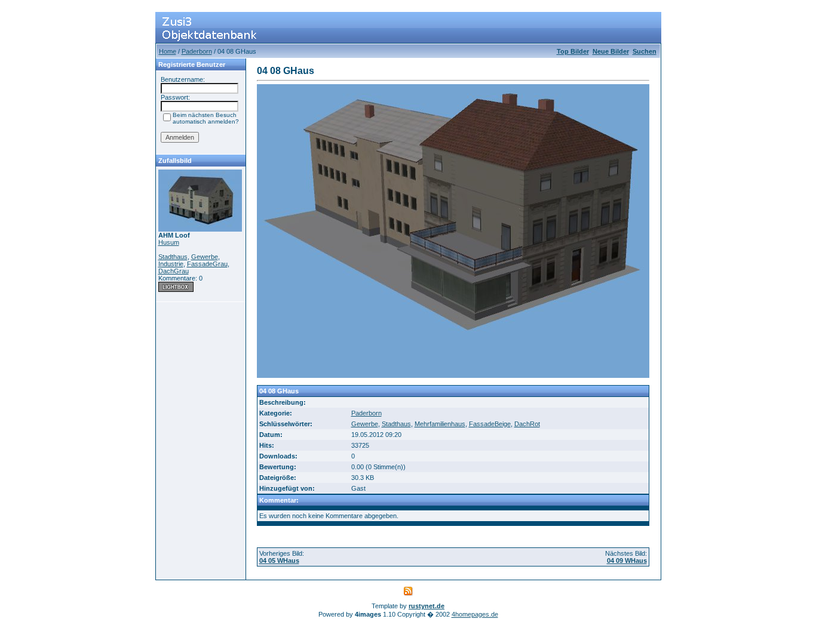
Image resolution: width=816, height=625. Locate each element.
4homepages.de (475, 614)
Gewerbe (204, 256)
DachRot (527, 423)
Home (167, 51)
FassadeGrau (207, 263)
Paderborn (197, 51)
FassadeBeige (490, 423)
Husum (168, 242)
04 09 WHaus (627, 560)
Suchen (645, 51)
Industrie (170, 263)
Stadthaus (173, 256)
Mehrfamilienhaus (440, 423)
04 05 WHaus (279, 560)
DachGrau (173, 271)
